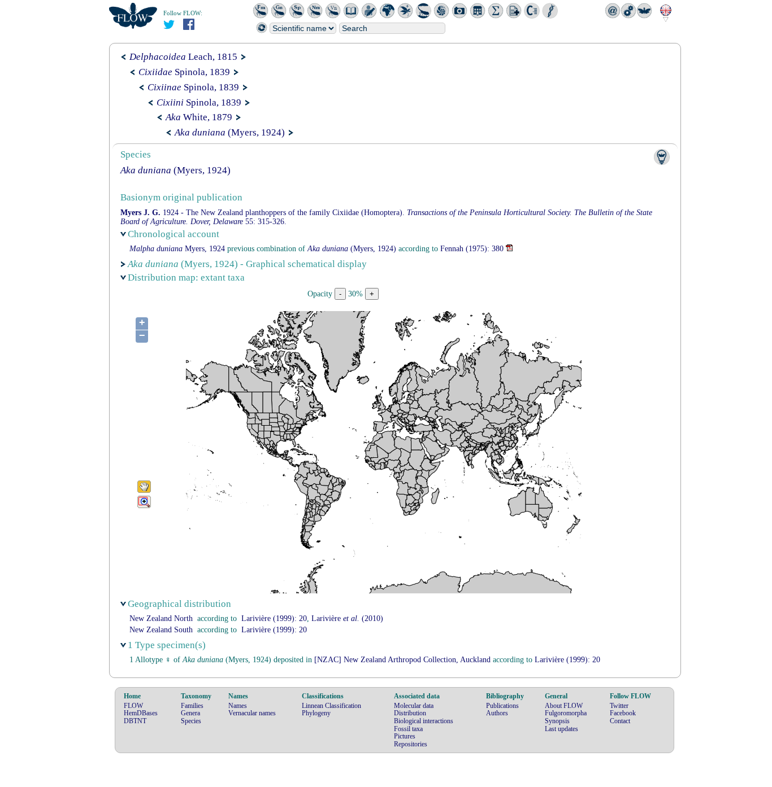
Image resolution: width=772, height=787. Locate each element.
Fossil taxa (408, 729)
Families (192, 706)
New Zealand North (161, 618)
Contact (620, 721)
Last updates (561, 729)
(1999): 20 (274, 618)
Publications (502, 706)
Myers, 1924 (177, 248)
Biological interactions (423, 721)
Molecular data (413, 706)
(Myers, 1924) (230, 132)
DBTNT (135, 721)
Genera (190, 713)
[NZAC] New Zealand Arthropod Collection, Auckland (402, 659)
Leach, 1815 (183, 56)
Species (191, 721)
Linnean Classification (331, 706)
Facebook (623, 713)
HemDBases (141, 713)
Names (237, 706)
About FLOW (564, 706)
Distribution (410, 713)
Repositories (410, 744)
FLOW (133, 706)
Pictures (404, 736)
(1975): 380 (472, 248)
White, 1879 (199, 117)
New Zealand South (161, 630)
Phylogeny (316, 713)
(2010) (347, 618)
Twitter (619, 706)
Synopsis (557, 721)
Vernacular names (252, 713)
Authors (497, 713)
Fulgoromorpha (566, 713)
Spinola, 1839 (184, 72)
